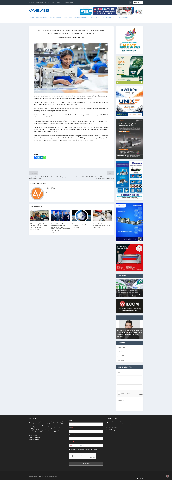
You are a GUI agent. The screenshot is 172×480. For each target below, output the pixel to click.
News (32, 17)
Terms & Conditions (34, 437)
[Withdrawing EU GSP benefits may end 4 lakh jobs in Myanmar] (39, 215)
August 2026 (121, 347)
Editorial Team (67, 37)
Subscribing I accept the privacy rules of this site (84, 449)
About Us (31, 2)
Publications (123, 17)
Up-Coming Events (108, 17)
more (61, 432)
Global (83, 37)
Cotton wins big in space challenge (80, 224)
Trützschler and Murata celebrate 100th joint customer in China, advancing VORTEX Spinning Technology (60, 227)
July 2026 (120, 351)
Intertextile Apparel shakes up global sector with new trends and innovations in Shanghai (129, 293)
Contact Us (59, 2)
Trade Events (94, 17)
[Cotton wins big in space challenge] (81, 215)
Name (118, 373)
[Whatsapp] (44, 157)
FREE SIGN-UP (69, 2)
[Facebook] (35, 157)
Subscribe (51, 2)
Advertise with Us (41, 2)
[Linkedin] (41, 157)
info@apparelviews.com (117, 430)
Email (118, 382)
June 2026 (121, 356)
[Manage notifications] (167, 476)
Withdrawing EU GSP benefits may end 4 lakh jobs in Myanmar (38, 225)
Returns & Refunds (34, 439)
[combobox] (71, 445)
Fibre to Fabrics (41, 17)
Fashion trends (55, 17)
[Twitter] (38, 157)
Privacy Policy (33, 435)
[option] (129, 287)
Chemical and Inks (80, 17)
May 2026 (121, 360)
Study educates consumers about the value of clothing (102, 224)
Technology (67, 17)
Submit (86, 464)
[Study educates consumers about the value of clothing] (102, 215)
